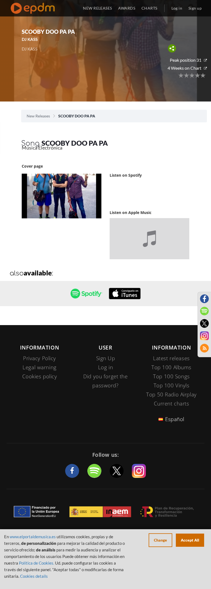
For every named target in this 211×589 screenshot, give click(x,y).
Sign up (195, 8)
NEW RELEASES (97, 8)
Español (174, 419)
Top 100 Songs (171, 376)
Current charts (171, 403)
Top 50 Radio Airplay (171, 394)
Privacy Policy (39, 358)
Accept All (190, 540)
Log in (176, 8)
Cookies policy (39, 376)
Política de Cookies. (36, 562)
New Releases (38, 116)
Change (160, 540)
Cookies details (34, 576)
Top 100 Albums (171, 367)
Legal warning (39, 367)
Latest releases (171, 358)
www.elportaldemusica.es (33, 536)
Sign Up (105, 358)
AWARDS (126, 8)
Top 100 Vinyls (172, 385)
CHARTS (149, 8)
